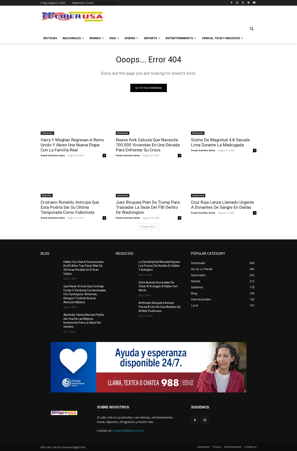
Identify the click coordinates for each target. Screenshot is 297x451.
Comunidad (198, 195)
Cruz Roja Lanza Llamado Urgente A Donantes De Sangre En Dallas (222, 205)
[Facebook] (231, 3)
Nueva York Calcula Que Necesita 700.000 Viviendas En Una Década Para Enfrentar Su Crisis (148, 144)
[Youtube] (254, 3)
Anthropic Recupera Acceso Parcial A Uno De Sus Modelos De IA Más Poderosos (160, 306)
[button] (251, 28)
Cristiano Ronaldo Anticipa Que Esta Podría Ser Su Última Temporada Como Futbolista (70, 207)
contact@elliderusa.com (128, 430)
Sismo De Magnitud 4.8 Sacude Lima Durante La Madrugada (220, 142)
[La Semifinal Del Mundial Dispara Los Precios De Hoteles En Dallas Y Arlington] (125, 267)
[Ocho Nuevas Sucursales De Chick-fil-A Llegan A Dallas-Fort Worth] (125, 287)
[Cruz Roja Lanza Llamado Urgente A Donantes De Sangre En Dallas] (223, 181)
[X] (243, 3)
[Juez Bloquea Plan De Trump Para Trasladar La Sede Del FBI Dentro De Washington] (148, 181)
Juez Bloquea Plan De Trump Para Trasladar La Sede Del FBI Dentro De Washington (148, 207)
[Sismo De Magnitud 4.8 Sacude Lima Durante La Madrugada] (223, 118)
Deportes (47, 195)
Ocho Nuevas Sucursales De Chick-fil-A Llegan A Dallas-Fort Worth (158, 286)
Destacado (47, 133)
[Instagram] (237, 3)
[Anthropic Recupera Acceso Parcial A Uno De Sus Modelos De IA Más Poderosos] (125, 308)
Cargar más (147, 226)
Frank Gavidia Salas (53, 155)
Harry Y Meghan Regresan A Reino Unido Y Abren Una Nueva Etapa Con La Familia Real (72, 144)
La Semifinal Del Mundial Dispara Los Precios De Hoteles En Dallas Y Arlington (159, 265)
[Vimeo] (248, 3)
